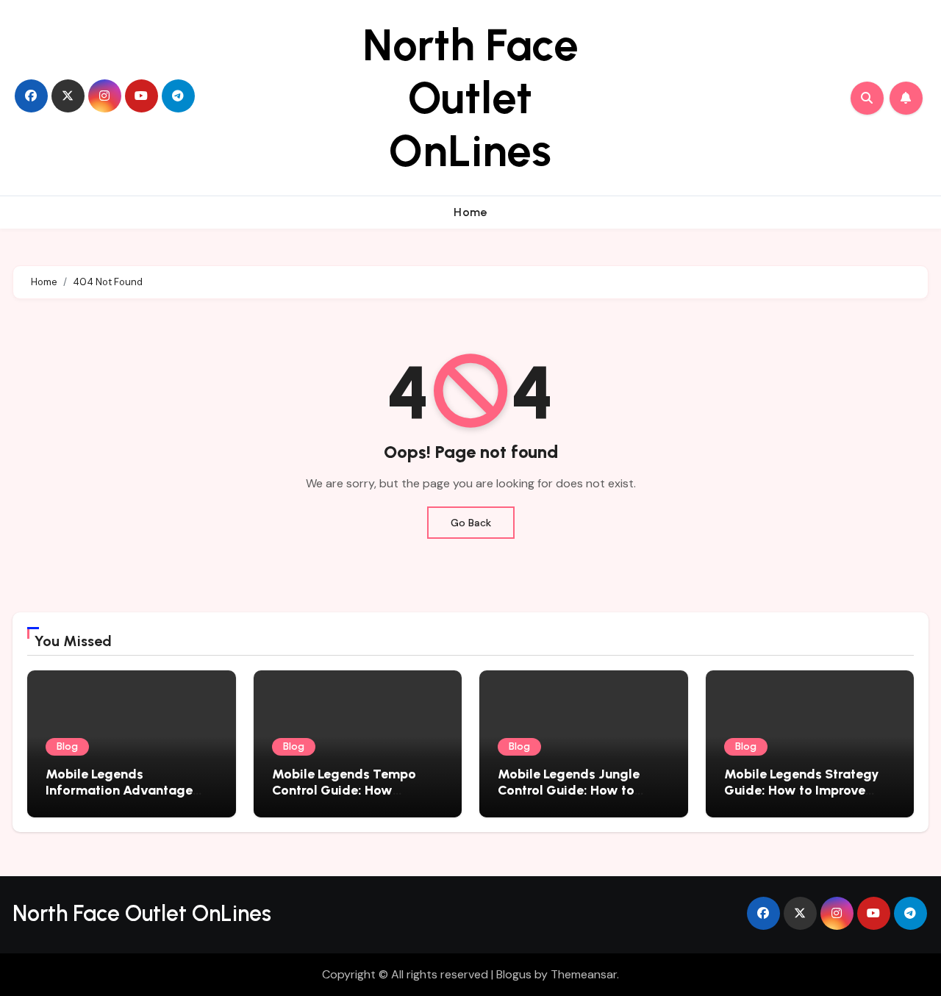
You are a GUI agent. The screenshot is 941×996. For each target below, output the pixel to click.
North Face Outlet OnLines (470, 97)
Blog (67, 746)
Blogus (514, 974)
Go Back (471, 522)
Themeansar (584, 974)
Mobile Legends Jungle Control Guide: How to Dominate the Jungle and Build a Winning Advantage (582, 798)
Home (470, 212)
